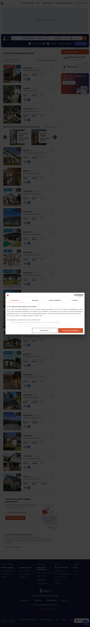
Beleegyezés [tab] (15, 300)
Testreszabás (44, 330)
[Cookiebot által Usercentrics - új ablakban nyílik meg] (75, 295)
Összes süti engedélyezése (70, 330)
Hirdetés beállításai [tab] (55, 300)
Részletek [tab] (35, 300)
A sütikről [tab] (75, 300)
